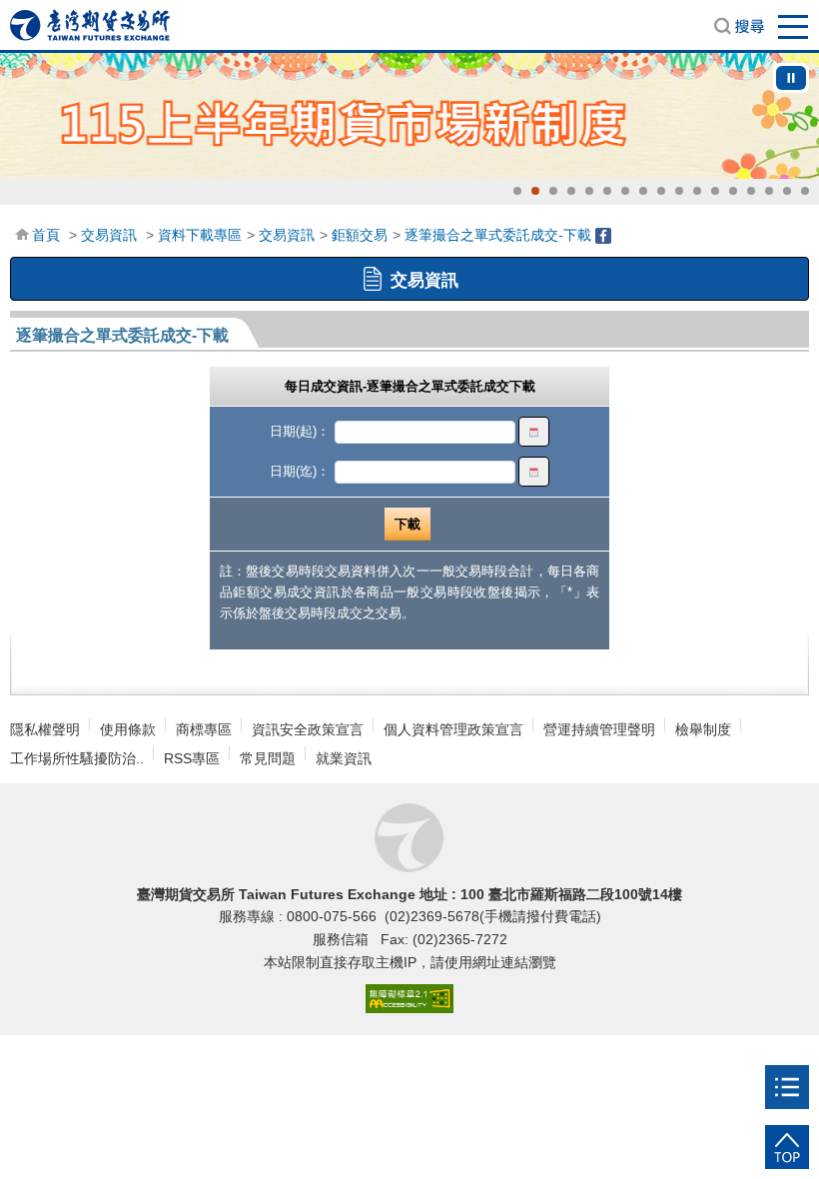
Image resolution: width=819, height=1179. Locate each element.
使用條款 (128, 729)
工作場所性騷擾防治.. (77, 758)
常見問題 (268, 758)
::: (21, 233)
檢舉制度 (703, 729)
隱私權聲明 (45, 729)
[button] (517, 191)
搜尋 (739, 26)
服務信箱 (343, 939)
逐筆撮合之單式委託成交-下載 (498, 235)
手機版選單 (794, 26)
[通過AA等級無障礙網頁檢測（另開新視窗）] (409, 999)
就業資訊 (344, 758)
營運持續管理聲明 (599, 729)
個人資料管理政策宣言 (453, 729)
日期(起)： (300, 431)
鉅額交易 (360, 235)
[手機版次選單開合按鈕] (787, 1087)
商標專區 (204, 729)
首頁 (46, 235)
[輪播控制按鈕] (791, 78)
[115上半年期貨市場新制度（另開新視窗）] (409, 116)
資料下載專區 (200, 235)
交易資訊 (109, 235)
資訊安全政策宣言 (308, 729)
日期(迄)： (300, 471)
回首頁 (90, 25)
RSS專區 (192, 758)
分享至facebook (603, 236)
